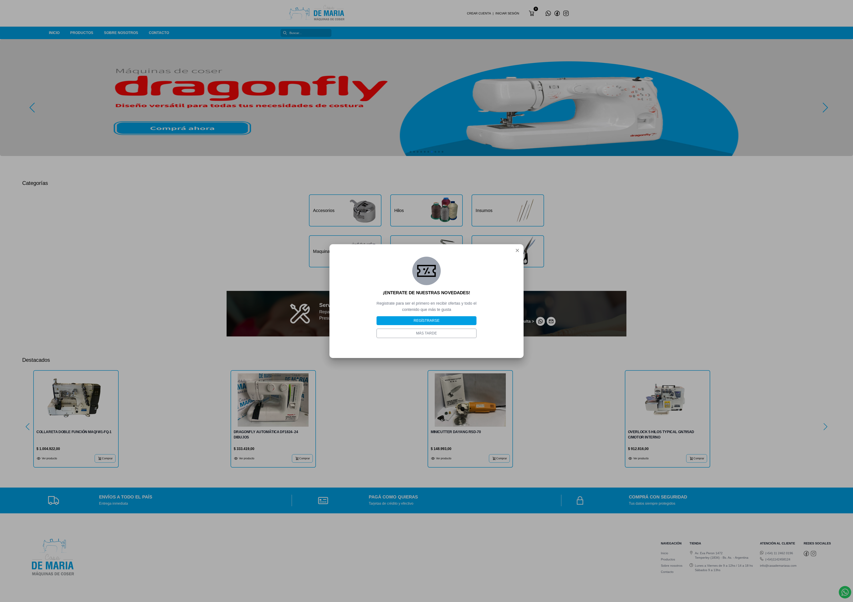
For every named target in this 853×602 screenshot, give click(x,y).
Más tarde (426, 333)
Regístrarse (427, 320)
